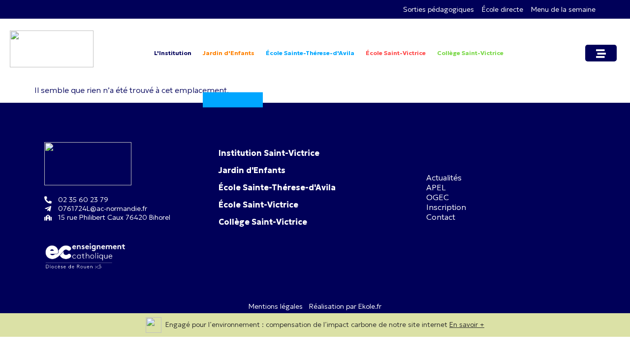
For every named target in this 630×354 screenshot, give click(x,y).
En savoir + (466, 324)
